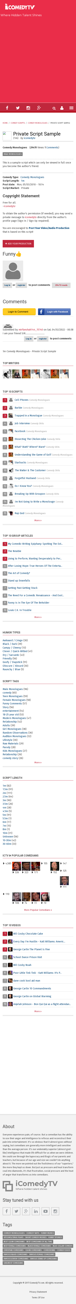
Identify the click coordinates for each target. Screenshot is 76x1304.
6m (4, 822)
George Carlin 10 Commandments (32, 988)
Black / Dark (10, 644)
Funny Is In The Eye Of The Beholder (28, 602)
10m (5, 833)
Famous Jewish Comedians (16, 1259)
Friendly (7, 658)
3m (4, 800)
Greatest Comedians (13, 1263)
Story (6, 707)
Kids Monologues (12, 750)
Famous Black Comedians (15, 1254)
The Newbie (14, 551)
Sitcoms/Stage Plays (13, 1237)
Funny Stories (55, 1237)
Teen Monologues (13, 696)
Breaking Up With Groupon (30, 493)
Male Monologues (13, 154)
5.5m (5, 818)
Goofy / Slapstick (12, 662)
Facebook (20, 431)
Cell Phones (21, 399)
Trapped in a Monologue (28, 415)
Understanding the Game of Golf (33, 454)
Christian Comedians (13, 1250)
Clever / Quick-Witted (15, 651)
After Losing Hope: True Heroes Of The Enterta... (35, 565)
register (21, 285)
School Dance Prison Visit (27, 957)
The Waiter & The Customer (30, 470)
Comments (52, 147)
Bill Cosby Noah (22, 964)
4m (4, 807)
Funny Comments (12, 703)
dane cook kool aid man (26, 980)
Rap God (19, 513)
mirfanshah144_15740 (31, 329)
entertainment (11, 710)
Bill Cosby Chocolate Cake (28, 933)
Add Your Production (19, 243)
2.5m (5, 796)
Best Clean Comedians (14, 1241)
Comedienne (49, 1250)
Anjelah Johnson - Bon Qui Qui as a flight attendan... (42, 1004)
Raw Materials (10, 743)
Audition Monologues (14, 736)
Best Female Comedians (15, 1246)
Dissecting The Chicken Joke (30, 439)
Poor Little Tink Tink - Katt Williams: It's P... (37, 972)
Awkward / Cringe (13, 640)
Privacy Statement (38, 1292)
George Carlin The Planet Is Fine (31, 949)
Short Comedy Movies (35, 1237)
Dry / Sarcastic (11, 655)
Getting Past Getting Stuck (22, 587)
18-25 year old (11, 714)
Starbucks (20, 462)
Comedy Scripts (18, 123)
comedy (7, 692)
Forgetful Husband (25, 478)
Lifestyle (7, 740)
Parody (6, 747)
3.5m (5, 803)
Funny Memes (47, 1233)
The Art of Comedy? (19, 573)
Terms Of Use (38, 1298)
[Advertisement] (38, 59)
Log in (7, 285)
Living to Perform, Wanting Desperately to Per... (35, 558)
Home (5, 123)
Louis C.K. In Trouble (19, 610)
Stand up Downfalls (19, 580)
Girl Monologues (12, 729)
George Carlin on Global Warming (32, 996)
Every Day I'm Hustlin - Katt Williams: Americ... (39, 941)
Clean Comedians (33, 1250)
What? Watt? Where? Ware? (30, 446)
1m (22, 180)
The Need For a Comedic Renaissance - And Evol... (36, 595)
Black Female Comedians (39, 1246)
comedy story (10, 758)
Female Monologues (14, 700)
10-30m (7, 840)
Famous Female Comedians (41, 1254)
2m (4, 793)
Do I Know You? (23, 486)
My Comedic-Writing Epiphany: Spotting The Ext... (35, 543)
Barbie (18, 407)
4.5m (5, 811)
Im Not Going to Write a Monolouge (35, 501)
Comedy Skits (33, 1233)
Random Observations (15, 732)
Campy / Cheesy (12, 647)
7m (4, 825)
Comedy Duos (63, 1250)
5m (4, 814)
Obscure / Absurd (13, 665)
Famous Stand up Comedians (43, 1259)
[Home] (21, 7)
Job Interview (22, 423)
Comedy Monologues (37, 123)
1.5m (5, 789)
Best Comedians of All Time (39, 1241)
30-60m (7, 843)
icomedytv (29, 138)
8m (4, 829)
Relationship (10, 721)
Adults (6, 725)
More (37, 520)
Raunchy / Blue (11, 669)
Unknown (8, 836)
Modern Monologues (14, 718)
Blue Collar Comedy (62, 1246)
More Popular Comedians (37, 910)
